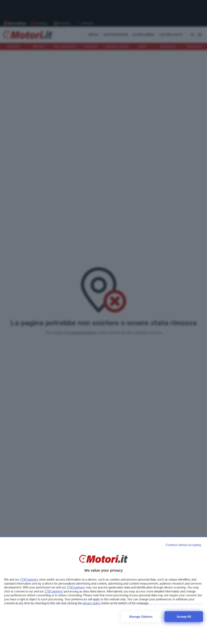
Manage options (140, 616)
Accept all (184, 616)
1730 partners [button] (29, 579)
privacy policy (91, 603)
